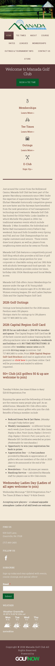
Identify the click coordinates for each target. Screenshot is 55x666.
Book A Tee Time (27, 82)
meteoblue (8, 631)
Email (6, 584)
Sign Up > (27, 169)
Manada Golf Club (27, 24)
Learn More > (27, 112)
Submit (8, 596)
